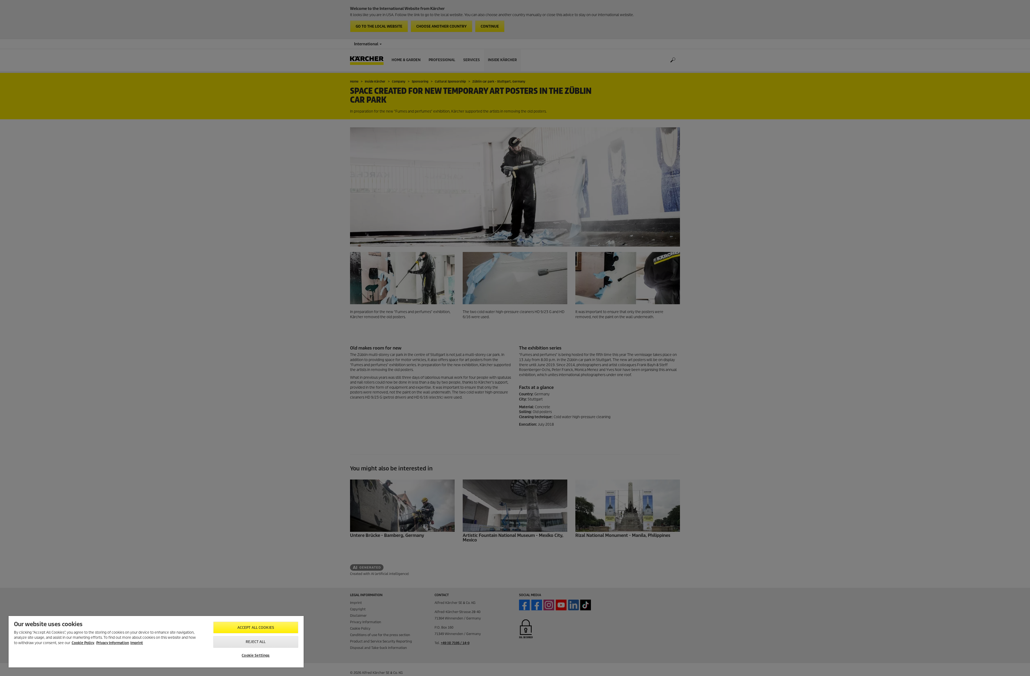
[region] (156, 641)
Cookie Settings (256, 655)
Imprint (136, 643)
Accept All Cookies (255, 627)
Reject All (256, 642)
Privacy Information (112, 643)
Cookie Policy (83, 643)
